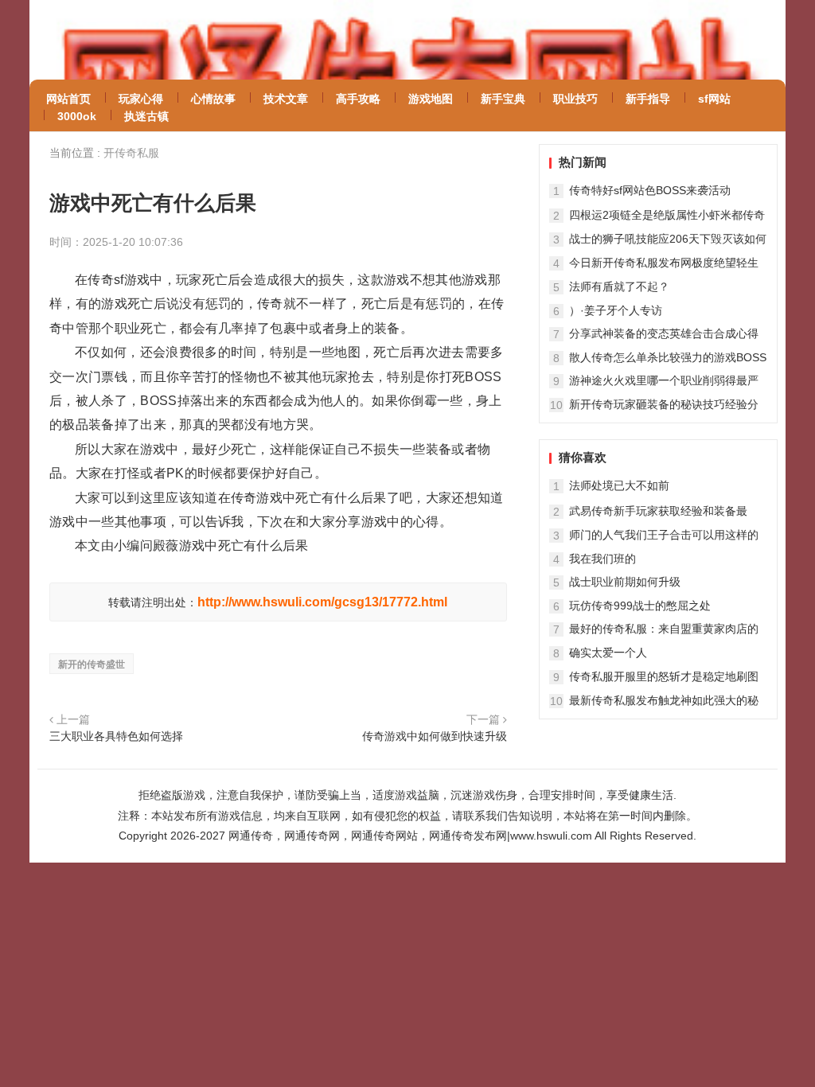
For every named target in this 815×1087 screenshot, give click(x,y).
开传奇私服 (131, 152)
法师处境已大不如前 (619, 485)
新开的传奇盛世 (91, 664)
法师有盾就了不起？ (619, 286)
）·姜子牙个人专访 (615, 310)
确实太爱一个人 (608, 652)
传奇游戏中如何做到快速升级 (434, 736)
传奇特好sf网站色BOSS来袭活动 (650, 190)
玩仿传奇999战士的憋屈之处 (640, 605)
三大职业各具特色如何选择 (116, 736)
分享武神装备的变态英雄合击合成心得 (663, 333)
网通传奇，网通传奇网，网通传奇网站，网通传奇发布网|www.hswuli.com (410, 835)
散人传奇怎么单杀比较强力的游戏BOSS (667, 357)
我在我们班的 (602, 558)
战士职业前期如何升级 (624, 581)
